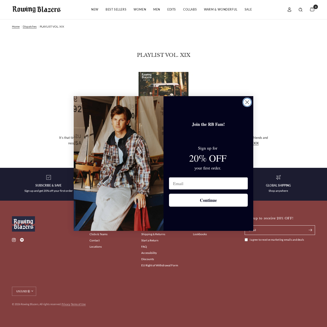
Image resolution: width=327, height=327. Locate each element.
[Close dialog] (247, 102)
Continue (208, 200)
